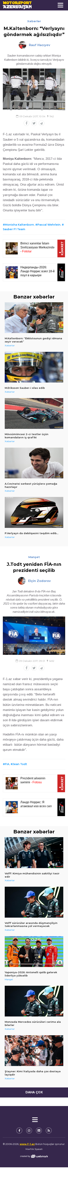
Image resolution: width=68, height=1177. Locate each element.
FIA (7, 764)
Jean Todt (20, 764)
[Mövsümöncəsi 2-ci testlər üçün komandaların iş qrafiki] (34, 413)
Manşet (34, 557)
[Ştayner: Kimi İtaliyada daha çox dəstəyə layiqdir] (34, 1050)
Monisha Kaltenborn (19, 224)
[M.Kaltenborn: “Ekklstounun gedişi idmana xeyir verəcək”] (34, 317)
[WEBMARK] (34, 1156)
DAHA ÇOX (34, 1092)
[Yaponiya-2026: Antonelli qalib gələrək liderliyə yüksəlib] (34, 951)
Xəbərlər (34, 21)
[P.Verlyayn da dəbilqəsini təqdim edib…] (34, 512)
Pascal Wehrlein (48, 224)
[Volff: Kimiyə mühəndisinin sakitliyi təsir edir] (34, 852)
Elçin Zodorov (39, 581)
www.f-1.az (27, 1144)
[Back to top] (57, 1166)
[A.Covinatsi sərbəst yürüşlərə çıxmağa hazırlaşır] (34, 463)
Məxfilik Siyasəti (34, 1149)
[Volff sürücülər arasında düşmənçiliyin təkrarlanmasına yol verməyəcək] (34, 902)
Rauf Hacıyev (39, 45)
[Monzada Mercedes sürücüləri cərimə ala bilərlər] (34, 1001)
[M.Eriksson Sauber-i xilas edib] (34, 367)
